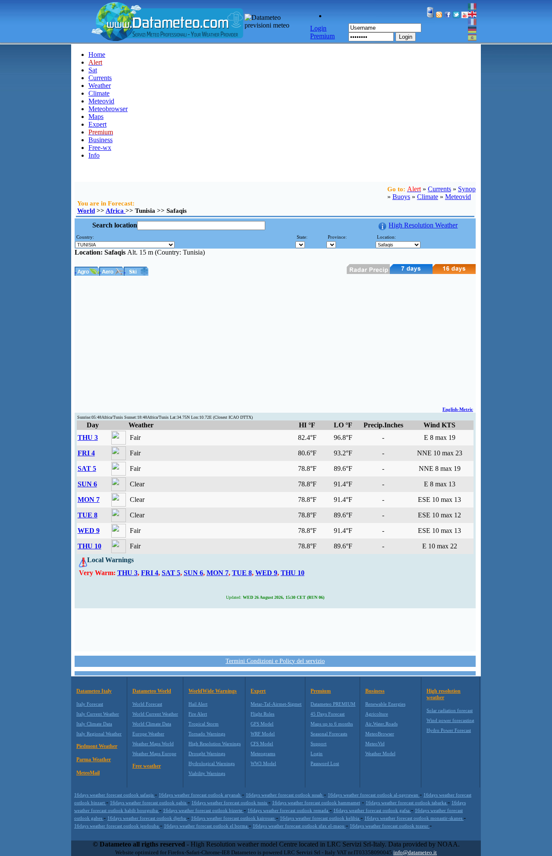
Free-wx (99, 147)
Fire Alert (197, 713)
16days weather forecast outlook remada (288, 810)
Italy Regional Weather (99, 733)
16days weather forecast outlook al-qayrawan (374, 794)
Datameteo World (151, 691)
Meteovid (101, 101)
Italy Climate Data (94, 723)
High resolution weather (444, 694)
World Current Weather (155, 713)
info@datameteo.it (415, 852)
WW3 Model (263, 763)
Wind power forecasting (450, 720)
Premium (320, 691)
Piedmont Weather (96, 746)
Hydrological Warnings (211, 763)
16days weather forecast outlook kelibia (320, 818)
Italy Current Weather (97, 713)
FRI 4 (86, 453)
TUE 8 (87, 515)
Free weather (146, 766)
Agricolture (376, 713)
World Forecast (147, 704)
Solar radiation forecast (450, 710)
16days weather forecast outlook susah (285, 794)
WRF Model (263, 733)
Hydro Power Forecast (449, 730)
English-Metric (457, 409)
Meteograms (263, 753)
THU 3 (88, 437)
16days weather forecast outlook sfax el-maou (299, 825)
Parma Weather (93, 759)
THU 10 (89, 546)
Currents (100, 77)
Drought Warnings (206, 753)
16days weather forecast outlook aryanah (200, 794)
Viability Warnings (206, 773)
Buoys (401, 196)
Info (94, 155)
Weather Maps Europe (154, 753)
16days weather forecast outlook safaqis (114, 794)
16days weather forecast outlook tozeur (390, 825)
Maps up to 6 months (331, 723)
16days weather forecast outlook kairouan (233, 818)
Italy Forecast (89, 704)
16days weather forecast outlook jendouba (117, 825)
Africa (115, 210)
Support (318, 743)
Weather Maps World (153, 743)
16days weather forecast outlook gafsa (372, 810)
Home (96, 54)
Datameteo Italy (94, 691)
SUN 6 (87, 484)
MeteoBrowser (379, 733)
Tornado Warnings (206, 733)
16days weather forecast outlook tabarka (407, 802)
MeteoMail (88, 773)
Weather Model (380, 753)
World (86, 210)
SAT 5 (87, 468)
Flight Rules (262, 713)
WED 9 (89, 530)
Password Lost (324, 763)
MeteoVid (375, 743)
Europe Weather (148, 733)
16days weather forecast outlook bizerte (203, 810)
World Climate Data (151, 723)
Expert (97, 124)
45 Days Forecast (327, 713)
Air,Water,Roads (381, 723)
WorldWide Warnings (212, 691)
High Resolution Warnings (214, 743)
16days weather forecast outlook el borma (206, 825)
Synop (467, 189)
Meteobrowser (108, 108)
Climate (99, 93)
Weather (99, 85)
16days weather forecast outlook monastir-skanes (414, 818)
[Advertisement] (275, 340)
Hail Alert (197, 704)
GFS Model (262, 723)
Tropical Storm (203, 723)
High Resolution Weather (423, 225)
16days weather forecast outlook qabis (149, 802)
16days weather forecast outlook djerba (147, 818)
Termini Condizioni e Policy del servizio (275, 661)
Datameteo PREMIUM (332, 704)
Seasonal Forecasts (328, 733)
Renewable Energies (385, 704)
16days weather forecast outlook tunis (229, 802)
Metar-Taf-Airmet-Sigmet (276, 704)
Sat (92, 70)
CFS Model (262, 743)
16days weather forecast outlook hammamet (316, 802)
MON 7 (89, 499)
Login (405, 37)
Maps (96, 116)
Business (100, 139)
